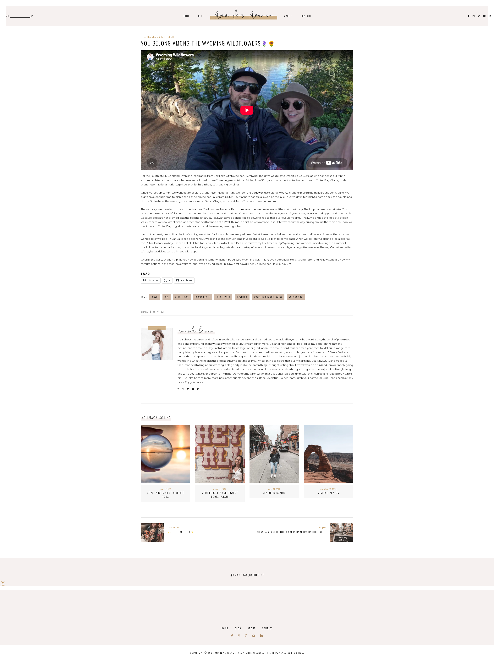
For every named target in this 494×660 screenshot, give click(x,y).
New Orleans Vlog (274, 493)
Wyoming (242, 296)
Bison (155, 296)
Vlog (154, 37)
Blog (201, 16)
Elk (166, 296)
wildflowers (223, 296)
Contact (306, 16)
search (6, 16)
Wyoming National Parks (268, 296)
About (288, 16)
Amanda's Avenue (244, 16)
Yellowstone (295, 296)
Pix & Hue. (297, 652)
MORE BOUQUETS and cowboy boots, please (220, 494)
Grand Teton (182, 296)
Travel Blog (146, 37)
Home (186, 16)
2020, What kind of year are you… (165, 494)
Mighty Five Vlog (328, 493)
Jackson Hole (202, 296)
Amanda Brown (196, 331)
